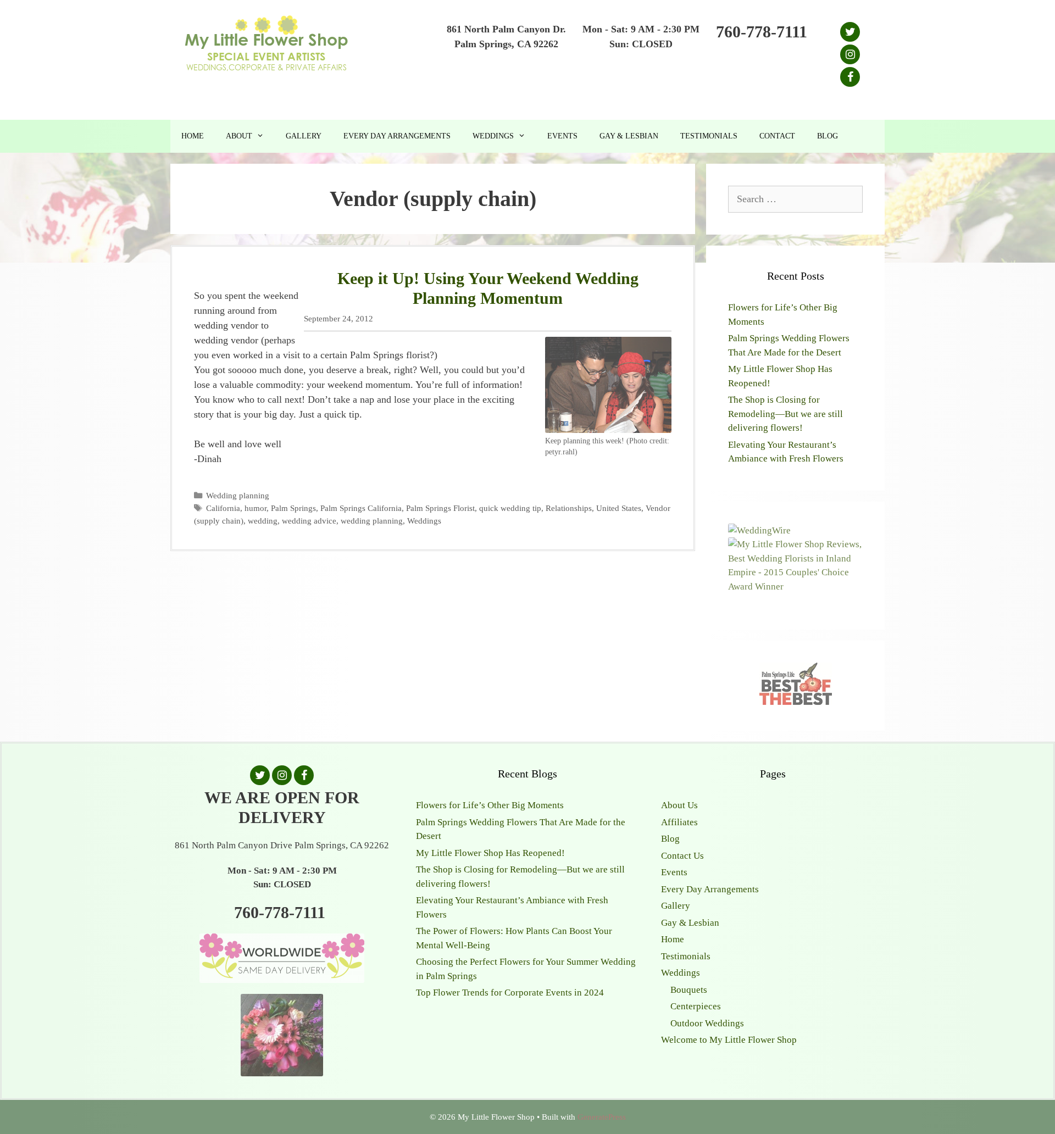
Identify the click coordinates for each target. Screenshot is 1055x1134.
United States (618, 508)
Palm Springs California (361, 508)
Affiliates (679, 822)
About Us (679, 805)
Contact (777, 136)
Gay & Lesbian (628, 136)
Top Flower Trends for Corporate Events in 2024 (510, 992)
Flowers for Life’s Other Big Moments (490, 805)
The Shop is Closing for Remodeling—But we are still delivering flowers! (785, 413)
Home (192, 136)
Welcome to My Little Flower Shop (729, 1040)
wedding (262, 520)
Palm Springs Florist (440, 508)
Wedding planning (237, 495)
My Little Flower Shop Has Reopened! (490, 853)
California (223, 508)
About (239, 136)
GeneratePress (602, 1117)
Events (562, 136)
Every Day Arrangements (397, 136)
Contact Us (682, 855)
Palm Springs (293, 508)
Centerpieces (695, 1006)
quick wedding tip (510, 508)
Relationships (569, 508)
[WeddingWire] (759, 530)
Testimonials (708, 136)
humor (255, 508)
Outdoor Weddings (707, 1023)
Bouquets (688, 990)
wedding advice (309, 520)
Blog (827, 136)
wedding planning (372, 520)
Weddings (493, 136)
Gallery (303, 136)
